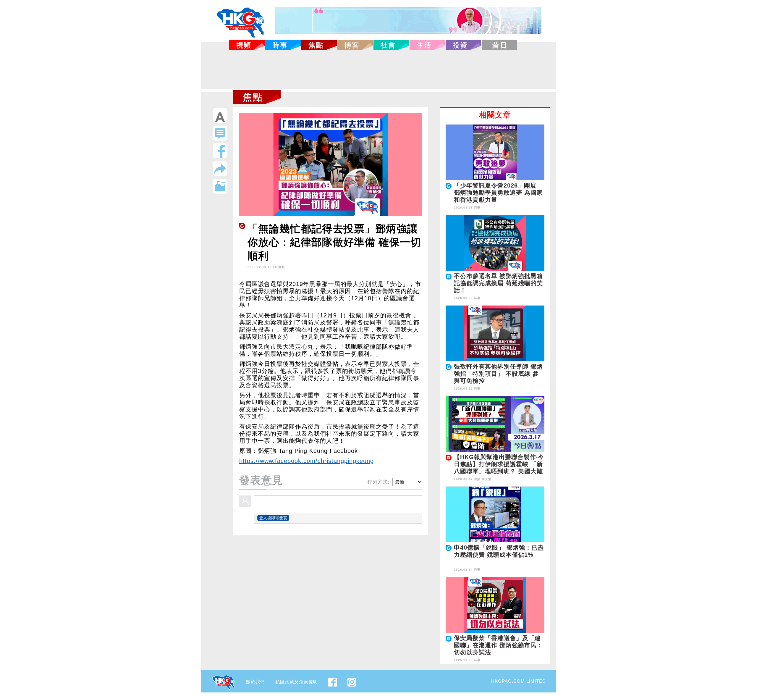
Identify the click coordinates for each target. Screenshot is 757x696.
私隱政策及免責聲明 (296, 681)
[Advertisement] (378, 69)
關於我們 (255, 681)
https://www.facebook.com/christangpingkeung (306, 461)
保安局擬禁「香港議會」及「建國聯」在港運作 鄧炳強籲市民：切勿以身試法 (498, 645)
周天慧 (486, 479)
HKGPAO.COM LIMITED (518, 681)
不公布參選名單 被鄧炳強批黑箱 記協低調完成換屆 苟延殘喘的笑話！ (498, 283)
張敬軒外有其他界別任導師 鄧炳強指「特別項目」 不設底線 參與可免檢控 (498, 373)
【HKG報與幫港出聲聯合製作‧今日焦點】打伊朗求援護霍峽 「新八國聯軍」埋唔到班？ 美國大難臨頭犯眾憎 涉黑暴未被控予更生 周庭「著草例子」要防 (499, 471)
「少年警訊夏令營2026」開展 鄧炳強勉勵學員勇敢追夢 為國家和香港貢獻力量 (498, 192)
